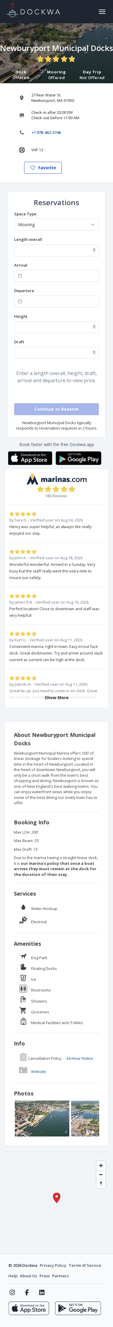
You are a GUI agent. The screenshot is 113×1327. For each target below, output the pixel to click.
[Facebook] (27, 1292)
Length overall (28, 239)
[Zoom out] (100, 1174)
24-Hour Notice (79, 1058)
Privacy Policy (53, 1265)
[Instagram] (12, 1292)
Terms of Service (85, 1265)
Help (12, 1275)
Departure (24, 290)
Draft (19, 341)
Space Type (25, 214)
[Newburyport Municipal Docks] (42, 1118)
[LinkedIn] (42, 1292)
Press (44, 1275)
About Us (28, 1275)
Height (20, 316)
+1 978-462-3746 (46, 132)
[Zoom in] (100, 1165)
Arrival (20, 265)
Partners (60, 1275)
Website (38, 1071)
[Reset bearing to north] (100, 1183)
